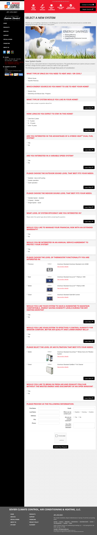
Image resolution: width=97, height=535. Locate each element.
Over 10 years (32, 125)
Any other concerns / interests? (68, 425)
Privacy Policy (33, 522)
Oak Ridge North (84, 521)
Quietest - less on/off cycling (36, 178)
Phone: (34, 423)
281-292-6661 (58, 515)
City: (34, 419)
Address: (33, 416)
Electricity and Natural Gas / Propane (39, 93)
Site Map (13, 525)
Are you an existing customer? (68, 418)
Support (6, 35)
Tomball (65, 523)
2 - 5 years (31, 121)
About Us (6, 47)
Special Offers (7, 39)
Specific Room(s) (33, 81)
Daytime (77, 412)
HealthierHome (60, 8)
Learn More (88, 108)
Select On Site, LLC (65, 529)
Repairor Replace (42, 8)
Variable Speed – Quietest (36, 198)
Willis (70, 523)
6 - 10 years (31, 123)
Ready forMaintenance (70, 8)
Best (29, 277)
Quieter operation (33, 180)
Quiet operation (32, 183)
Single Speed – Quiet (34, 203)
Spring (91, 521)
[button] (60, 447)
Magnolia (67, 521)
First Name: (32, 408)
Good (29, 295)
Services (5, 31)
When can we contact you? (67, 413)
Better (30, 286)
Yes (29, 143)
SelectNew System (33, 8)
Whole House (32, 78)
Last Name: (33, 412)
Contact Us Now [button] (87, 5)
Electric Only (32, 91)
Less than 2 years (33, 118)
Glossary (32, 525)
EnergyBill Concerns (51, 8)
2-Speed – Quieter (33, 200)
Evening (84, 412)
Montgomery (74, 521)
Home (5, 23)
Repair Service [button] (87, 9)
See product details (62, 266)
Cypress (61, 521)
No (29, 145)
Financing (6, 43)
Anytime (91, 412)
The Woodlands (58, 523)
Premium (31, 264)
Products (6, 27)
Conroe (55, 521)
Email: (69, 408)
